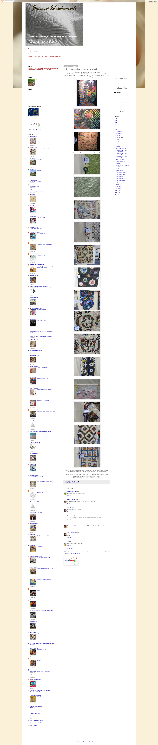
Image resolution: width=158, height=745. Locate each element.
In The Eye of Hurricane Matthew (36, 476)
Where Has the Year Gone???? (43, 535)
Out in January (39, 546)
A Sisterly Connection (35, 442)
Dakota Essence (33, 670)
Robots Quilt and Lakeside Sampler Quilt (45, 276)
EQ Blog (31, 189)
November (118, 133)
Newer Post (66, 551)
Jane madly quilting (34, 410)
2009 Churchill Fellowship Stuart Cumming (40, 690)
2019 (116, 118)
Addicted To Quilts (34, 339)
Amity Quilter (33, 243)
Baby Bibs (39, 443)
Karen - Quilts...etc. (71, 532)
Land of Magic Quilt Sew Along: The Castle (45, 481)
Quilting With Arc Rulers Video (42, 680)
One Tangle (32, 578)
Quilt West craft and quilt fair (73, 482)
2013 (116, 128)
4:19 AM (69, 519)
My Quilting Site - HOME (35, 722)
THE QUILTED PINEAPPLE (36, 350)
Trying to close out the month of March (44, 244)
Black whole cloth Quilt (121, 148)
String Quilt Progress (41, 524)
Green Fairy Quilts (34, 227)
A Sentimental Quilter (35, 232)
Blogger (91, 741)
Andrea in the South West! (36, 706)
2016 (116, 122)
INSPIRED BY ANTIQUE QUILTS (37, 264)
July (117, 141)
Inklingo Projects (34, 674)
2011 (116, 190)
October (118, 135)
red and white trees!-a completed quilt (44, 389)
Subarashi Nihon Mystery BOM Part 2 (44, 503)
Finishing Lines (33, 599)
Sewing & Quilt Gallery (35, 355)
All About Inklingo (34, 330)
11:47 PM (69, 511)
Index (31, 718)
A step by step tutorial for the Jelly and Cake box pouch (41, 336)
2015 (116, 124)
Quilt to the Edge (33, 216)
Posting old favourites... (41, 422)
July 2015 (38, 590)
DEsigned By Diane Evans (36, 556)
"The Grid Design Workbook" (42, 432)
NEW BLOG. (32, 707)
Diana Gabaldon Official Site (36, 720)
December (118, 131)
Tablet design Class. (120, 172)
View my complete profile (41, 82)
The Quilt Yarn (33, 158)
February (118, 186)
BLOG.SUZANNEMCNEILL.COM (37, 711)
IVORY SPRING (33, 180)
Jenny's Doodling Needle (35, 679)
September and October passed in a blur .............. (46, 568)
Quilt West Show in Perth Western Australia (121, 151)
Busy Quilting (33, 464)
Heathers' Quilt (39, 633)
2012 (116, 129)
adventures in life (34, 399)
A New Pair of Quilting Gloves (42, 513)
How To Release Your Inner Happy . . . (44, 557)
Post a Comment (69, 548)
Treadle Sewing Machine (41, 649)
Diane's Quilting (33, 589)
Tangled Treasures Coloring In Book (44, 579)
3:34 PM (69, 545)
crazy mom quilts (34, 388)
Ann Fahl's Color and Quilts (36, 512)
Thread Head (33, 169)
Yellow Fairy (39, 696)
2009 (116, 194)
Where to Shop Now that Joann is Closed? (45, 287)
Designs (118, 146)
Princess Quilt (39, 341)
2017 (116, 120)
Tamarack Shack (34, 275)
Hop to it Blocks (119, 170)
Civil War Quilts (33, 147)
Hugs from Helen (34, 335)
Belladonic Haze (40, 356)
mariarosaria (70, 524)
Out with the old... (40, 492)
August (118, 139)
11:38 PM (69, 503)
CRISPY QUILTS (33, 725)
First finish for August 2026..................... (44, 137)
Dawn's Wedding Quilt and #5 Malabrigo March (46, 622)
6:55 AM (69, 527)
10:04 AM (69, 495)
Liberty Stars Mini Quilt (41, 233)
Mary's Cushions (40, 454)
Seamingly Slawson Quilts (36, 308)
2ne (68, 541)
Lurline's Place (33, 659)
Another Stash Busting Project (42, 378)
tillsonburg (81, 741)
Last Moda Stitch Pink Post (35, 351)
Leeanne (69, 507)
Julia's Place (33, 420)
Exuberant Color (33, 136)
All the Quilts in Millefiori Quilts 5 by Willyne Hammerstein (41, 331)
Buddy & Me (32, 534)
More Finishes (39, 195)
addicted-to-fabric (34, 523)
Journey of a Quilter (34, 648)
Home (87, 551)
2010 (116, 192)
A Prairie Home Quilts (35, 713)
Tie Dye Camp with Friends (42, 217)
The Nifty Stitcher (71, 499)
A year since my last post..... (42, 367)
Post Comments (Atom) (75, 553)
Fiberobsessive (33, 621)
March (117, 184)
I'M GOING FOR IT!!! (41, 255)
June (117, 143)
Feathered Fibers (34, 475)
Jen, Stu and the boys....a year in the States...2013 (41, 610)
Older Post (107, 551)
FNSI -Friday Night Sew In (122, 159)
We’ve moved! (32, 644)
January (118, 188)
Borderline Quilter (34, 297)
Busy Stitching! (39, 660)
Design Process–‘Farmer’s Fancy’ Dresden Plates (40, 671)
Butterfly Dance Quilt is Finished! (36, 228)
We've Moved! (32, 676)
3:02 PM (69, 537)
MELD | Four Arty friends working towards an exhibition (42, 643)
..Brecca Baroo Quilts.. (35, 501)
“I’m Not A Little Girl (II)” (34, 186)
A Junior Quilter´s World (35, 695)
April (117, 182)
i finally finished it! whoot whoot (43, 400)
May (117, 145)
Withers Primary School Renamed (36, 691)
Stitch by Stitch (33, 632)
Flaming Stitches (34, 567)
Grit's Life (32, 205)
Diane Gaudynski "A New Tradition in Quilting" (40, 431)
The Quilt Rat (33, 377)
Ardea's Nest (33, 715)
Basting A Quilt (39, 159)
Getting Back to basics (41, 320)
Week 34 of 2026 (40, 170)
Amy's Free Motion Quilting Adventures (39, 286)
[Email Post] (78, 481)
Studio (117, 168)
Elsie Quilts (32, 194)
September (118, 137)
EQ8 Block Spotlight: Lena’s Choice (37, 191)
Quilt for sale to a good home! (35, 181)
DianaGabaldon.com (34, 185)
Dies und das (39, 206)
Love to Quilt (33, 319)
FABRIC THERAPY (34, 254)
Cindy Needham (33, 491)
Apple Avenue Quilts (72, 491)
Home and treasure (120, 161)
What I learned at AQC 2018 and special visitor (46, 411)
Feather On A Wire (34, 366)
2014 (116, 126)
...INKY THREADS (34, 545)
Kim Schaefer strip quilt (41, 309)
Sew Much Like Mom (34, 480)
